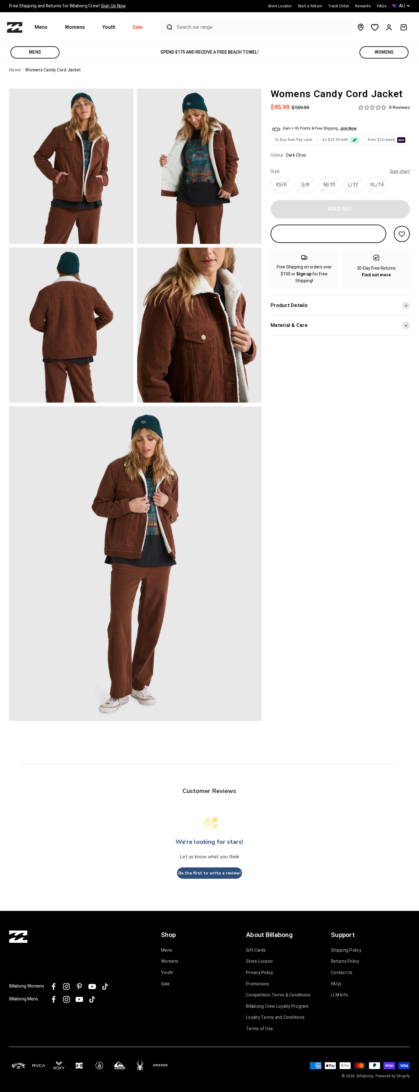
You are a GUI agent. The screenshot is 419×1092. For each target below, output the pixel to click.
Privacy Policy (259, 973)
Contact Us (342, 973)
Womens (75, 27)
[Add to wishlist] (402, 234)
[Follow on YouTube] (92, 986)
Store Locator (259, 961)
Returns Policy (345, 961)
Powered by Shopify (392, 1076)
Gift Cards (256, 950)
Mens (41, 27)
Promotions (257, 984)
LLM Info (339, 995)
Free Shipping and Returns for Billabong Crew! (67, 6)
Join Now (348, 128)
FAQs (336, 984)
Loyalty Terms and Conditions (275, 1017)
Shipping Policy (346, 950)
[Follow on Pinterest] (79, 986)
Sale (138, 27)
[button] (44, 27)
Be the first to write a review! (209, 873)
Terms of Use (259, 1029)
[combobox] (263, 27)
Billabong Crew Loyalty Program (277, 1006)
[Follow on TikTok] (105, 986)
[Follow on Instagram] (66, 986)
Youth (108, 27)
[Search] (167, 27)
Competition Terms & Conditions (278, 995)
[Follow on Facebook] (53, 986)
